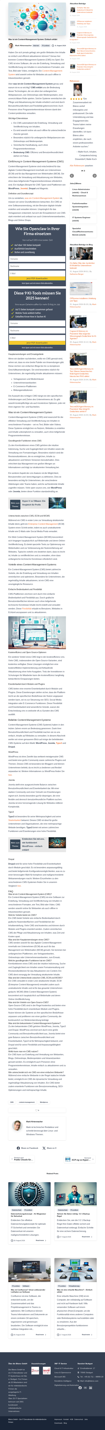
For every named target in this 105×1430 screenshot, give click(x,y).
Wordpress (44, 1102)
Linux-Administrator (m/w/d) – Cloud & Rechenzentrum (81, 192)
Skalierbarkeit (14, 820)
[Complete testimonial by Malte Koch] (83, 89)
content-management (27, 1102)
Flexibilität (26, 609)
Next (95, 176)
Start (82, 170)
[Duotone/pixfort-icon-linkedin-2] (90, 1387)
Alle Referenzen (77, 166)
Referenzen (74, 81)
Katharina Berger (77, 274)
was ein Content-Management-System (42, 198)
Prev (72, 176)
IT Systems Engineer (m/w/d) (81, 219)
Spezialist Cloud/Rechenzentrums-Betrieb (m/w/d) (82, 231)
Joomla (23, 188)
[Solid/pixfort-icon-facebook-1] (80, 1387)
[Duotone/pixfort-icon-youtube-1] (85, 1387)
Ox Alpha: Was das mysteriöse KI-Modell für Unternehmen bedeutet (85, 10)
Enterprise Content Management (43, 524)
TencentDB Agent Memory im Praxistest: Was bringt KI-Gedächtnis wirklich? (86, 67)
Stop (84, 170)
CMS (12, 1102)
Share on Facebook (29, 1148)
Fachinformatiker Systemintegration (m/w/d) (80, 206)
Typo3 (59, 743)
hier (10, 775)
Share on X (51, 1148)
